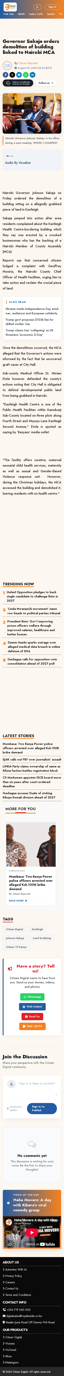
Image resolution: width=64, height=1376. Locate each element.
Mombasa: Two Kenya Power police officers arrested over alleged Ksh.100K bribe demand (31, 748)
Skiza (8, 1356)
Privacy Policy (13, 1276)
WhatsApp (34, 997)
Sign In (52, 7)
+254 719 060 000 (19, 1310)
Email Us (34, 1016)
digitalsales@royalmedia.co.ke (24, 1316)
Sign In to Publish (38, 1108)
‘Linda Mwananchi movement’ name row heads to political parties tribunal (33, 611)
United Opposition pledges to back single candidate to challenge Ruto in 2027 (32, 596)
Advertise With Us (16, 1270)
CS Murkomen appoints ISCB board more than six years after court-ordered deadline (32, 781)
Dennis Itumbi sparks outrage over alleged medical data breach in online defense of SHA (34, 646)
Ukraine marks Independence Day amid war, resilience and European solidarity (32, 311)
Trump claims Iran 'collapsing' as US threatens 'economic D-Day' (29, 332)
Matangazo (12, 1362)
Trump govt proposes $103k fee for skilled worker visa (30, 321)
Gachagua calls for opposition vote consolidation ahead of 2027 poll (32, 661)
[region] (32, 861)
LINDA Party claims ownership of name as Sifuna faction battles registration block (31, 768)
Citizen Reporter (28, 63)
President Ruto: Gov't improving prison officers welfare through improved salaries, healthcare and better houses (31, 627)
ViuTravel (10, 1350)
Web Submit (34, 1007)
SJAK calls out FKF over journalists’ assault (32, 759)
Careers (10, 1282)
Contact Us (11, 1288)
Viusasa (10, 1343)
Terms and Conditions (18, 1295)
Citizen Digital (13, 1337)
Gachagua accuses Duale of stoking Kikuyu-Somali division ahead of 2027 (29, 795)
